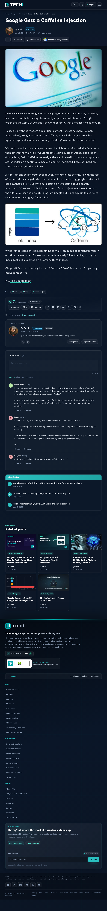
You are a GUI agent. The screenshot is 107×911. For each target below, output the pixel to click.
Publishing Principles (79, 676)
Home (7, 14)
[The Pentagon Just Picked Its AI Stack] (53, 582)
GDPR (34, 896)
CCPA (87, 893)
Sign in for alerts (90, 342)
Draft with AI (36, 301)
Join (95, 859)
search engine (39, 292)
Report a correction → (30, 315)
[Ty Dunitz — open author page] (9, 31)
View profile (73, 342)
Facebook (37, 307)
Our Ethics (95, 676)
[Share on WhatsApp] (63, 307)
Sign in (91, 5)
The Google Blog (20, 280)
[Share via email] (74, 307)
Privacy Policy (37, 893)
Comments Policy (76, 893)
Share (19, 39)
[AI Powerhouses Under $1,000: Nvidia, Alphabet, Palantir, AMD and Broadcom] (86, 542)
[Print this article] (80, 307)
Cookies (54, 893)
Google (26, 292)
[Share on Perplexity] (53, 307)
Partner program (33, 843)
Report (28, 410)
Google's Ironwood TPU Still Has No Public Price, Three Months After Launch (20, 560)
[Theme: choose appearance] (75, 4)
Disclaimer (64, 893)
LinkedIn (16, 307)
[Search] (81, 4)
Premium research (15, 843)
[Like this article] (8, 39)
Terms (46, 893)
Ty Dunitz (19, 29)
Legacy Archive (19, 14)
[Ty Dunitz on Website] (28, 342)
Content (15, 292)
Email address (13, 854)
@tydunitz (24, 331)
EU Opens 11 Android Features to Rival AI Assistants (49, 560)
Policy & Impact (46, 553)
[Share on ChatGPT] (47, 307)
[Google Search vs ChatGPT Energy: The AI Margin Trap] (20, 582)
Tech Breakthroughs (15, 553)
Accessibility (96, 893)
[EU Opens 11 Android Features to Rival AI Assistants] (53, 542)
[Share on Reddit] (58, 307)
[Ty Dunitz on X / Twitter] (23, 342)
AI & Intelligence (14, 594)
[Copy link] (69, 307)
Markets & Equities (80, 553)
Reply (19, 410)
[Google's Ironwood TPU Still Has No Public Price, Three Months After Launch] (20, 542)
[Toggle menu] (99, 4)
